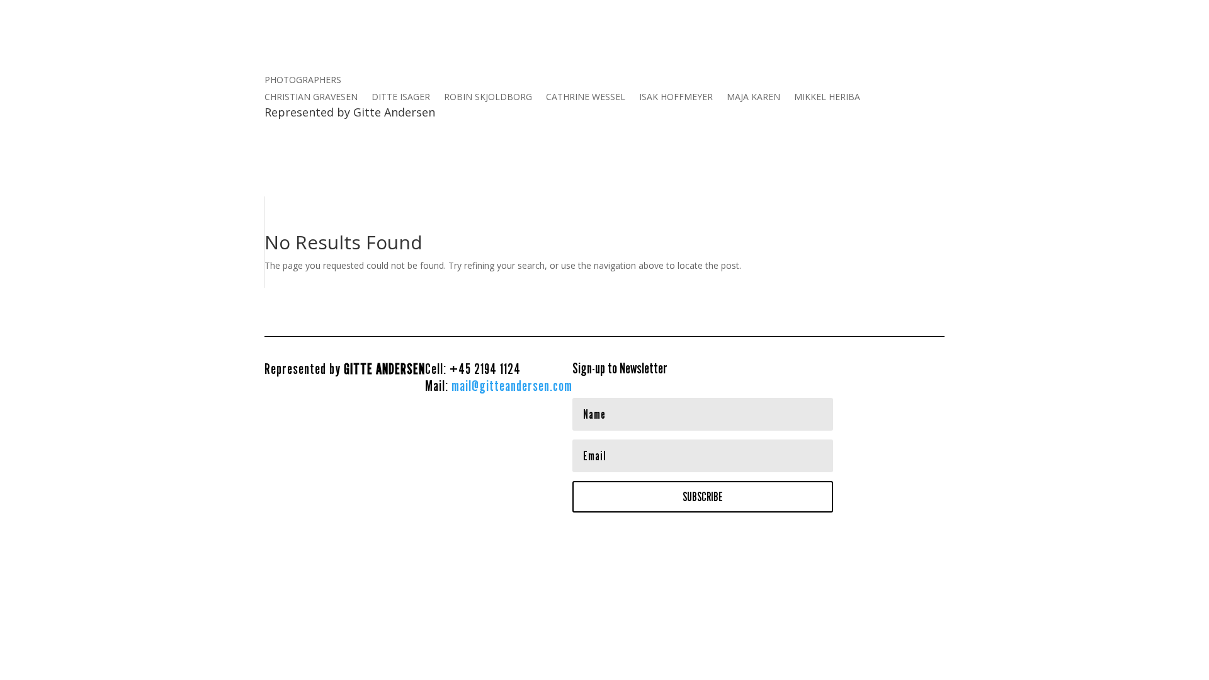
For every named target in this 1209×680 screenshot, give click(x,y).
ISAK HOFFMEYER (676, 98)
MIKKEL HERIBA (827, 98)
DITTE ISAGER (401, 98)
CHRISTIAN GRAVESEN (311, 98)
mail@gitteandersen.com (511, 386)
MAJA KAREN (753, 98)
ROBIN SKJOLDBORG (488, 98)
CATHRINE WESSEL (585, 98)
